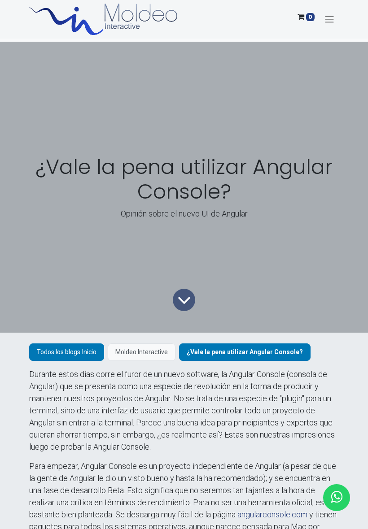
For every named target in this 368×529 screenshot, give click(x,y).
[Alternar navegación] (329, 19)
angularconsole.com (272, 514)
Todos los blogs (58, 352)
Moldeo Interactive (141, 352)
